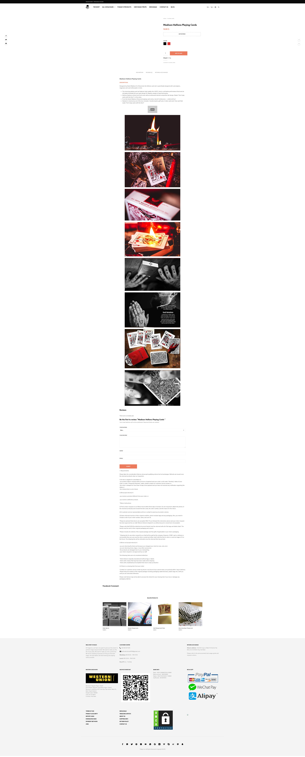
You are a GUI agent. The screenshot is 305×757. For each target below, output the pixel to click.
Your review (124, 435)
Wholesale (153, 7)
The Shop (96, 7)
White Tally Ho (106, 628)
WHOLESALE (123, 711)
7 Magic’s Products (124, 7)
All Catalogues (108, 7)
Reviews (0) (149, 72)
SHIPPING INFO (124, 719)
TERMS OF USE (90, 711)
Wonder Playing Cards (133, 628)
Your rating (123, 427)
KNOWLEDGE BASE (91, 719)
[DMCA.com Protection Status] (163, 720)
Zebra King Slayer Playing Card (186, 628)
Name (122, 450)
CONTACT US (164, 7)
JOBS (87, 724)
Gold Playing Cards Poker (159, 628)
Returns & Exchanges (161, 72)
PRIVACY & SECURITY (92, 713)
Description (139, 72)
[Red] (169, 43)
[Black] (164, 43)
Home (164, 18)
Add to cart (178, 53)
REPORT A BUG (90, 716)
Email (121, 458)
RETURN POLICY (124, 721)
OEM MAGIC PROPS (140, 7)
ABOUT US (122, 716)
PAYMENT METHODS (91, 721)
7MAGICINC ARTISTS (125, 713)
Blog (173, 7)
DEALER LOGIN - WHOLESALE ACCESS (94, 1)
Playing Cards (171, 18)
